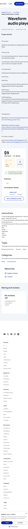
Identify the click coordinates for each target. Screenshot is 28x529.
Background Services (8, 249)
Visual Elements (11, 261)
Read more (3, 520)
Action (24, 249)
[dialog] (14, 520)
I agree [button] (7, 522)
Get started (19, 4)
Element (18, 249)
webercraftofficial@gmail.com (17, 140)
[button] (14, 526)
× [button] (26, 513)
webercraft (13, 192)
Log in (10, 4)
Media (3, 261)
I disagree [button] (20, 522)
